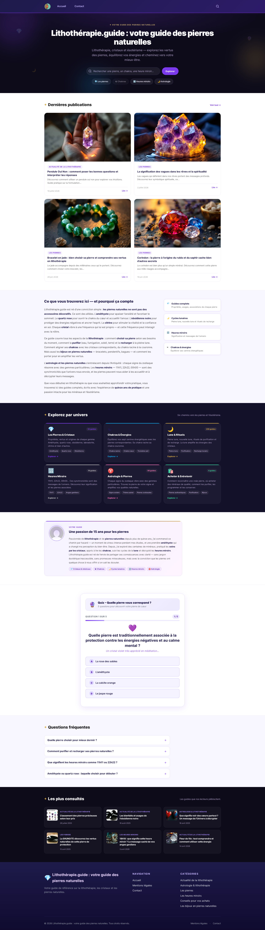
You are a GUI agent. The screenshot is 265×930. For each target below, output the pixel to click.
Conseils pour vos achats (195, 900)
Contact (79, 6)
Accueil (61, 6)
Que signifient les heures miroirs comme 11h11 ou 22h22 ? (82, 762)
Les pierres (144, 167)
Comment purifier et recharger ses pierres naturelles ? (80, 751)
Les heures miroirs (129, 835)
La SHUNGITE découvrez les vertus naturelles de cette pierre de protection (78, 841)
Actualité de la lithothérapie (65, 167)
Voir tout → (215, 105)
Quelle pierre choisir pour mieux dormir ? (72, 740)
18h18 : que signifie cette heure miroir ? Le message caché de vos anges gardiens (137, 841)
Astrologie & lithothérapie (193, 812)
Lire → (125, 191)
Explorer (170, 71)
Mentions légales (142, 885)
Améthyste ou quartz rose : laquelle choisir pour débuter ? (82, 773)
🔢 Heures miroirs (141, 81)
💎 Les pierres (101, 81)
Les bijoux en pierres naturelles (198, 905)
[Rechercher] (217, 6)
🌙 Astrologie (163, 81)
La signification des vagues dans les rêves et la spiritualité (172, 171)
